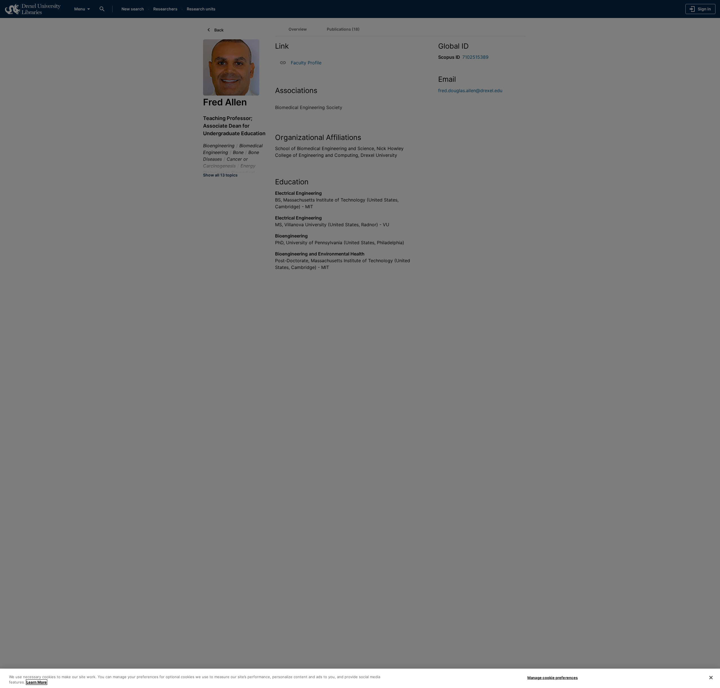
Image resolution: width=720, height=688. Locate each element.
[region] (360, 678)
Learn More (36, 682)
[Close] (711, 677)
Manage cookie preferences (552, 677)
